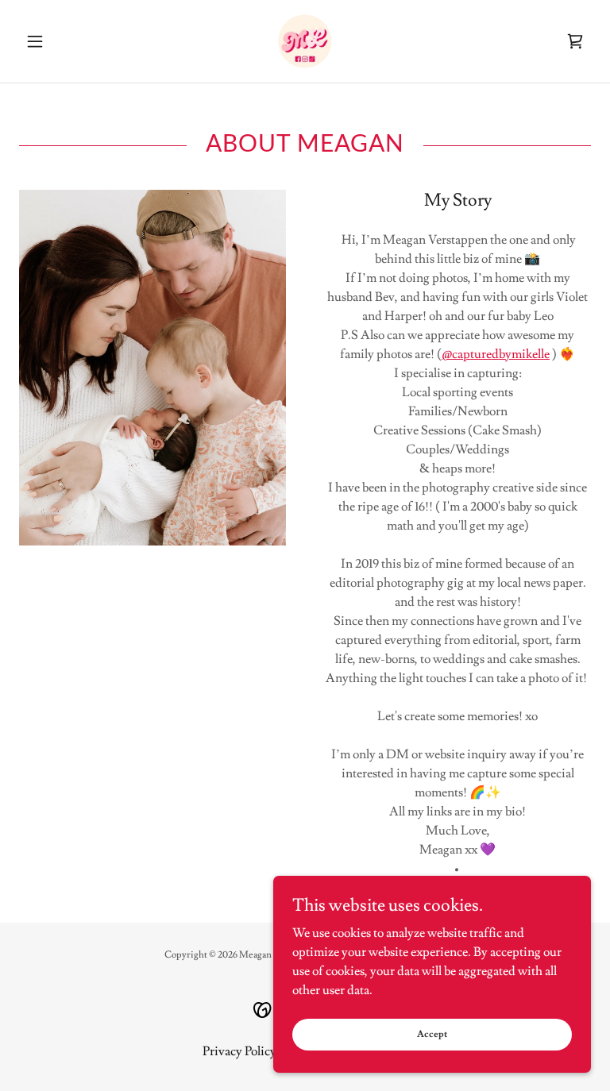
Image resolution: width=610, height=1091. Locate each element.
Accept (432, 1034)
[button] (62, 41)
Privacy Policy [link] (239, 1051)
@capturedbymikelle (496, 354)
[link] (305, 41)
